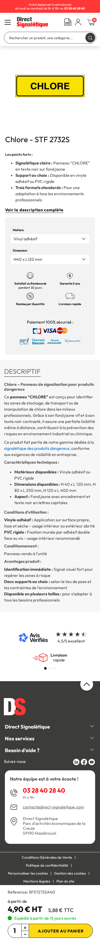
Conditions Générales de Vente (47, 857)
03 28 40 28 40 (44, 790)
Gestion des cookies (70, 873)
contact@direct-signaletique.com (53, 807)
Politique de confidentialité (47, 865)
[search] (90, 37)
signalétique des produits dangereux (36, 448)
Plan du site (65, 881)
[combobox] (50, 239)
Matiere (18, 230)
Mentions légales (36, 881)
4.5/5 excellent (71, 641)
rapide (59, 657)
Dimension (20, 250)
